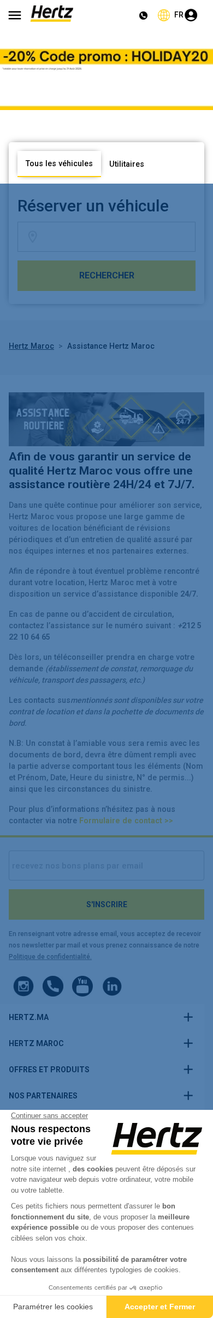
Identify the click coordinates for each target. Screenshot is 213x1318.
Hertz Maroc (31, 346)
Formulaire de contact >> (126, 820)
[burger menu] (14, 15)
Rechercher (106, 275)
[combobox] (118, 237)
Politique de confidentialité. (50, 957)
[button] (102, 1017)
